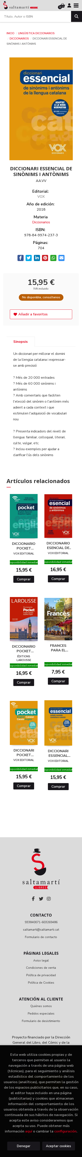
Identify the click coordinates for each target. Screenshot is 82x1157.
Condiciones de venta (41, 968)
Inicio (10, 33)
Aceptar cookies (58, 1146)
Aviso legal (41, 960)
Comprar (24, 579)
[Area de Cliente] (69, 5)
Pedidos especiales (41, 1013)
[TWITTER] (41, 899)
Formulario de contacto (41, 937)
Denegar (23, 1146)
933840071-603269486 (41, 922)
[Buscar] (76, 16)
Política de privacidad (41, 975)
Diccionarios (20, 38)
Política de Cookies (41, 983)
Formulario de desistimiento (41, 1021)
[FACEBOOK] (33, 899)
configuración (65, 1131)
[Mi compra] (62, 5)
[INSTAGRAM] (48, 899)
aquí (28, 1131)
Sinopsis (20, 341)
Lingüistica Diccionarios (36, 33)
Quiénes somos (41, 1006)
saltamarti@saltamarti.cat (41, 930)
